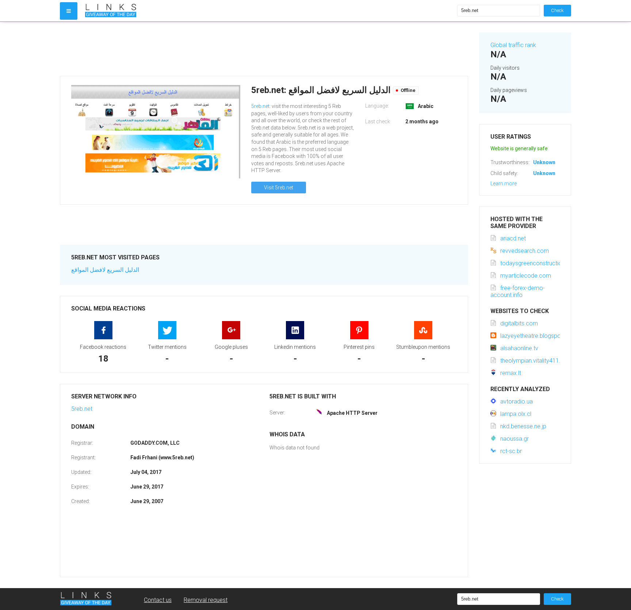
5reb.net (260, 106)
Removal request (205, 600)
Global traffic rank (513, 45)
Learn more (503, 183)
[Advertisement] (264, 48)
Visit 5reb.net (278, 187)
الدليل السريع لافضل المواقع (105, 269)
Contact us (158, 600)
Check (557, 10)
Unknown (544, 162)
